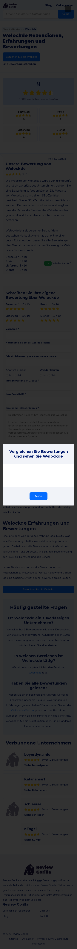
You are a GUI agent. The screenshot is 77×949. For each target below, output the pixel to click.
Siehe (38, 496)
